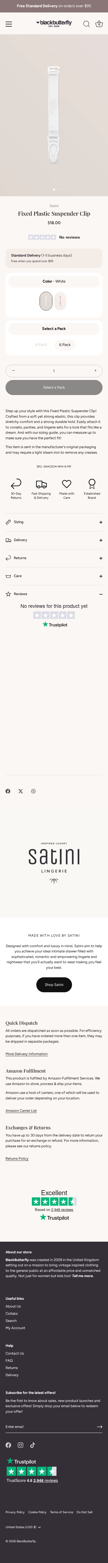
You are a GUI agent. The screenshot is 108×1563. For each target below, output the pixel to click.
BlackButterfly (26, 1541)
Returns (19, 558)
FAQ (9, 1360)
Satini (54, 206)
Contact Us (15, 1353)
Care (17, 576)
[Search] (87, 25)
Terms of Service (61, 1512)
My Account (15, 1328)
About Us (13, 1306)
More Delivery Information (27, 1054)
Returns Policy (17, 1158)
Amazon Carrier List (21, 1111)
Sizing (18, 522)
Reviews (20, 594)
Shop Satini (54, 985)
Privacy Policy (15, 1512)
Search (11, 1321)
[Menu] (9, 24)
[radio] (46, 301)
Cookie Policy (37, 1512)
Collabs (12, 1313)
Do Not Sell (84, 1512)
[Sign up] (99, 1427)
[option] (54, 6)
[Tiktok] (32, 1445)
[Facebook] (8, 1445)
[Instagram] (20, 1445)
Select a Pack (54, 328)
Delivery (20, 540)
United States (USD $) (21, 1527)
